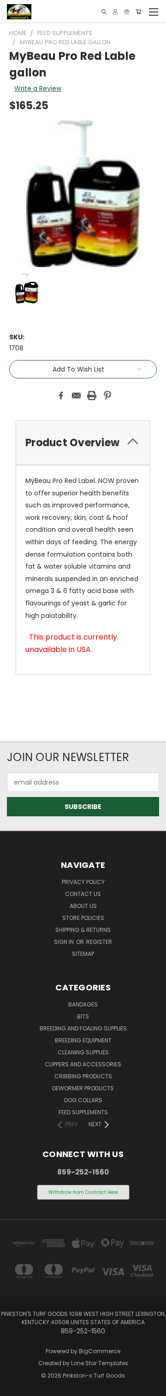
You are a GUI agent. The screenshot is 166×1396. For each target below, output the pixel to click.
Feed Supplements (83, 1112)
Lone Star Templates (99, 1363)
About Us (83, 906)
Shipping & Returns (83, 930)
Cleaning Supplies (83, 1052)
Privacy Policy (83, 882)
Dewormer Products (83, 1088)
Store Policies (83, 918)
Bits (83, 1016)
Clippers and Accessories (83, 1064)
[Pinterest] (107, 395)
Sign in (64, 942)
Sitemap (83, 954)
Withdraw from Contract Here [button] (83, 1192)
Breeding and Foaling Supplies (83, 1028)
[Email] (76, 395)
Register (99, 942)
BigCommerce (99, 1351)
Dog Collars (83, 1100)
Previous (14, 1387)
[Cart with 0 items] (138, 11)
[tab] (83, 442)
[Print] (91, 395)
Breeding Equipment (83, 1040)
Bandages (83, 1004)
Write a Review (37, 88)
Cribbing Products (83, 1076)
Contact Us (83, 894)
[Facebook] (60, 395)
